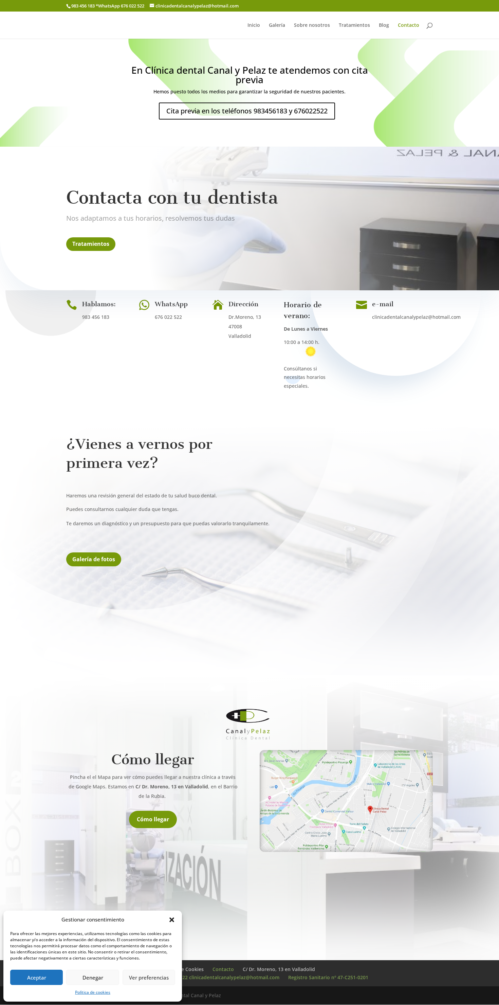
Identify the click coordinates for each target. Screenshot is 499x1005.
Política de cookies (92, 992)
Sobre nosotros (312, 25)
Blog (384, 25)
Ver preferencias (149, 977)
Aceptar (36, 977)
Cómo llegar (153, 819)
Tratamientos (354, 25)
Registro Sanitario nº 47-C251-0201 (328, 977)
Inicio (253, 25)
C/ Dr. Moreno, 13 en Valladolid (279, 969)
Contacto (408, 25)
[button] (171, 919)
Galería (277, 25)
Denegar (92, 977)
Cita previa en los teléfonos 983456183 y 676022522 (247, 110)
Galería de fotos (93, 559)
